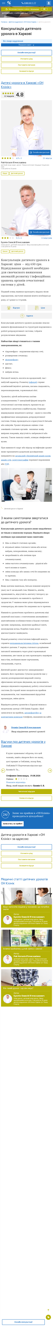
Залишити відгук (26, 71)
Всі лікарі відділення (13, 41)
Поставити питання (26, 65)
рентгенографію (20, 459)
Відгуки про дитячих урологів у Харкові (23, 744)
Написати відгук (26, 798)
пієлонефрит (11, 359)
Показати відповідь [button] (16, 782)
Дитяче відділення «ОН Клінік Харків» (23, 22)
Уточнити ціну (26, 59)
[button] (48, 1310)
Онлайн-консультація (41, 152)
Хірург (5, 173)
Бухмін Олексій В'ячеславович (26, 727)
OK (44, 9)
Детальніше (34, 9)
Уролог (5, 251)
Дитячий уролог (17, 173)
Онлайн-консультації (26, 53)
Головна (4, 22)
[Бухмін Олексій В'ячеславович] (26, 217)
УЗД (7, 464)
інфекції (33, 382)
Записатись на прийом (12, 824)
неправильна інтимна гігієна (24, 643)
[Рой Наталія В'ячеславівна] (26, 138)
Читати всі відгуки (26, 791)
